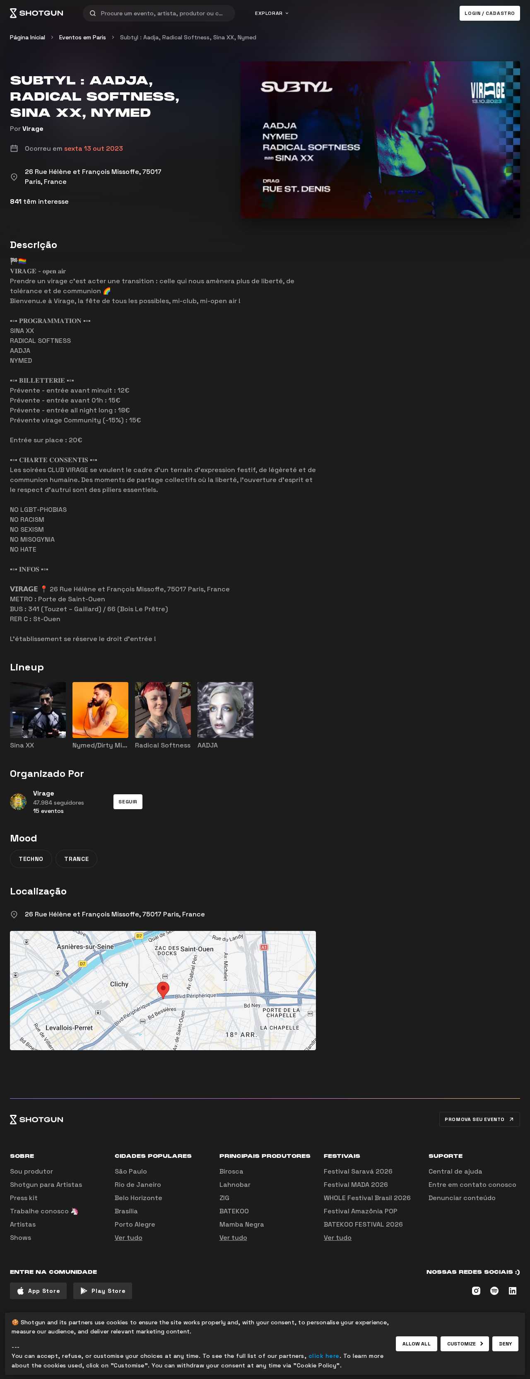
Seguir (127, 801)
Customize (461, 1343)
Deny (505, 1343)
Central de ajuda (455, 1171)
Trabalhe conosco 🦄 (44, 1211)
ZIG (224, 1197)
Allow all (416, 1343)
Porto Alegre (135, 1224)
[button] (127, 801)
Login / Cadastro (490, 13)
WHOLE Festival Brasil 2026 (367, 1197)
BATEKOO (234, 1211)
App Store (44, 1291)
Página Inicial (27, 37)
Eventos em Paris (82, 37)
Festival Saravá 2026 (358, 1171)
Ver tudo (128, 1237)
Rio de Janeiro (138, 1184)
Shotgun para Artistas (46, 1184)
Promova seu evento (475, 1119)
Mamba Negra (241, 1224)
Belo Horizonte (138, 1197)
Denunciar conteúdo (462, 1197)
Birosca (231, 1171)
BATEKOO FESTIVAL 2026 (363, 1224)
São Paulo (131, 1171)
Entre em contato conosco (472, 1184)
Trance (76, 859)
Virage (32, 128)
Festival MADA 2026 (356, 1184)
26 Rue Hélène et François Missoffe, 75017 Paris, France (115, 914)
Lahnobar (235, 1184)
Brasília (126, 1211)
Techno (31, 859)
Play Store (108, 1291)
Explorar (269, 13)
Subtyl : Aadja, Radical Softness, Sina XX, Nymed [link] (188, 37)
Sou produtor (31, 1171)
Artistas (23, 1224)
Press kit (24, 1197)
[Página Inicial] (36, 13)
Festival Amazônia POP (361, 1211)
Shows (20, 1237)
